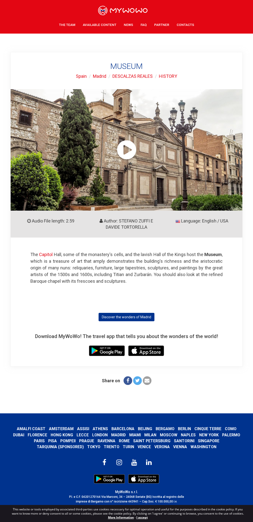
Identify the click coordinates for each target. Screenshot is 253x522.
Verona (162, 446)
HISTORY (168, 76)
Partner (161, 25)
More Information (121, 517)
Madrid (99, 76)
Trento (111, 446)
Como (230, 428)
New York (209, 435)
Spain (81, 76)
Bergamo (165, 428)
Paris (39, 441)
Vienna (180, 446)
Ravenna (106, 441)
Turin (128, 446)
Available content (99, 25)
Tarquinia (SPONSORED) (60, 446)
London (100, 435)
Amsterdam (61, 428)
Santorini (184, 441)
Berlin (184, 428)
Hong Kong (62, 435)
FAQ (144, 25)
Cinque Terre (207, 428)
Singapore (208, 441)
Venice (144, 446)
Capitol (46, 254)
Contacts (185, 25)
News (128, 25)
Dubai (18, 435)
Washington (203, 446)
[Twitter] (137, 380)
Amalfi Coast (31, 428)
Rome (124, 441)
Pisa (52, 441)
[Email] (147, 380)
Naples (188, 435)
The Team (67, 25)
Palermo (231, 435)
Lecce (83, 435)
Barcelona (122, 428)
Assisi (83, 428)
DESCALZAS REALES (132, 76)
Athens (100, 428)
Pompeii (68, 441)
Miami (135, 435)
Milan (150, 435)
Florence (37, 435)
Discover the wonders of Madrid (126, 317)
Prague (86, 441)
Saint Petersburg (151, 441)
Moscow (168, 435)
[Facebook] (128, 380)
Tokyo (93, 446)
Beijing (145, 428)
